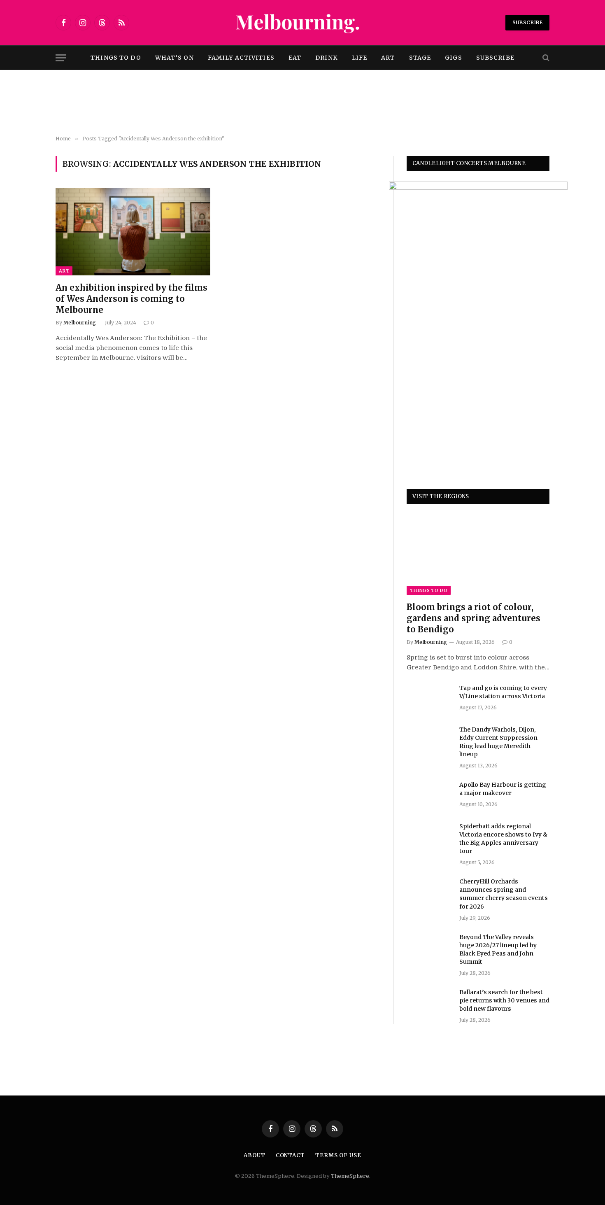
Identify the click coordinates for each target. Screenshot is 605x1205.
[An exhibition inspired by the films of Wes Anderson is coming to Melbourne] (133, 231)
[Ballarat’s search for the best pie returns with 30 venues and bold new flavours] (429, 1003)
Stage (420, 57)
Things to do (116, 57)
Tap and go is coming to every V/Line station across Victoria (503, 692)
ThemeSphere (350, 1176)
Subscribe (527, 22)
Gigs (453, 57)
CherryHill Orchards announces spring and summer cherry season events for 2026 (503, 894)
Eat (295, 57)
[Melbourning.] (302, 22)
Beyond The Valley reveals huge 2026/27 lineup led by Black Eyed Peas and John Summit (498, 949)
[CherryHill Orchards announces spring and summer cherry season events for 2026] (429, 892)
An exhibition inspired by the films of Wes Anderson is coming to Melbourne (131, 298)
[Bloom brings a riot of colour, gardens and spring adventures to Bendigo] (478, 555)
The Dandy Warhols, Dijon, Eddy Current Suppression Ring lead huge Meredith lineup (498, 742)
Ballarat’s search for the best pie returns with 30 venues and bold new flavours (504, 1000)
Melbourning (79, 322)
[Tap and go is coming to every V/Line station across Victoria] (429, 698)
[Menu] (61, 58)
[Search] (545, 58)
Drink (326, 57)
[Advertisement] (302, 102)
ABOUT (254, 1155)
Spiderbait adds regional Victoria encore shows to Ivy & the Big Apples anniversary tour (503, 839)
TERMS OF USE (338, 1155)
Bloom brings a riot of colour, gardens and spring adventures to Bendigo (473, 618)
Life (359, 57)
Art (388, 57)
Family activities (241, 57)
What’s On (174, 57)
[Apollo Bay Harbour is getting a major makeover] (429, 795)
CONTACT (290, 1155)
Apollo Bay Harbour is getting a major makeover (502, 789)
